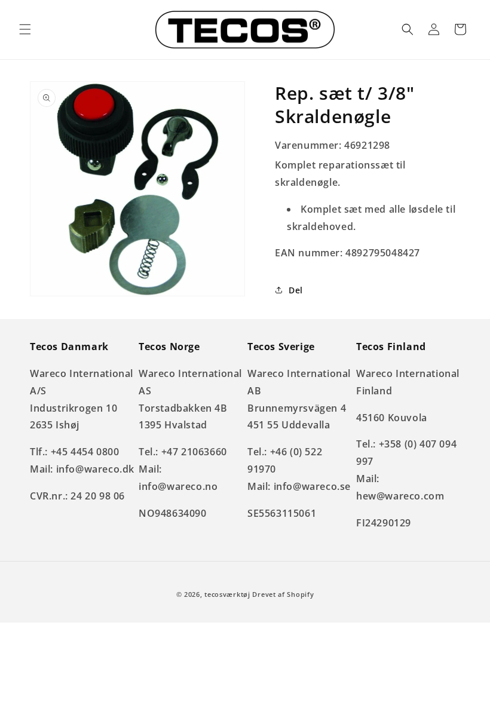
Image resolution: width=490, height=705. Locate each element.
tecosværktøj (227, 594)
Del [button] (296, 290)
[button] (25, 29)
